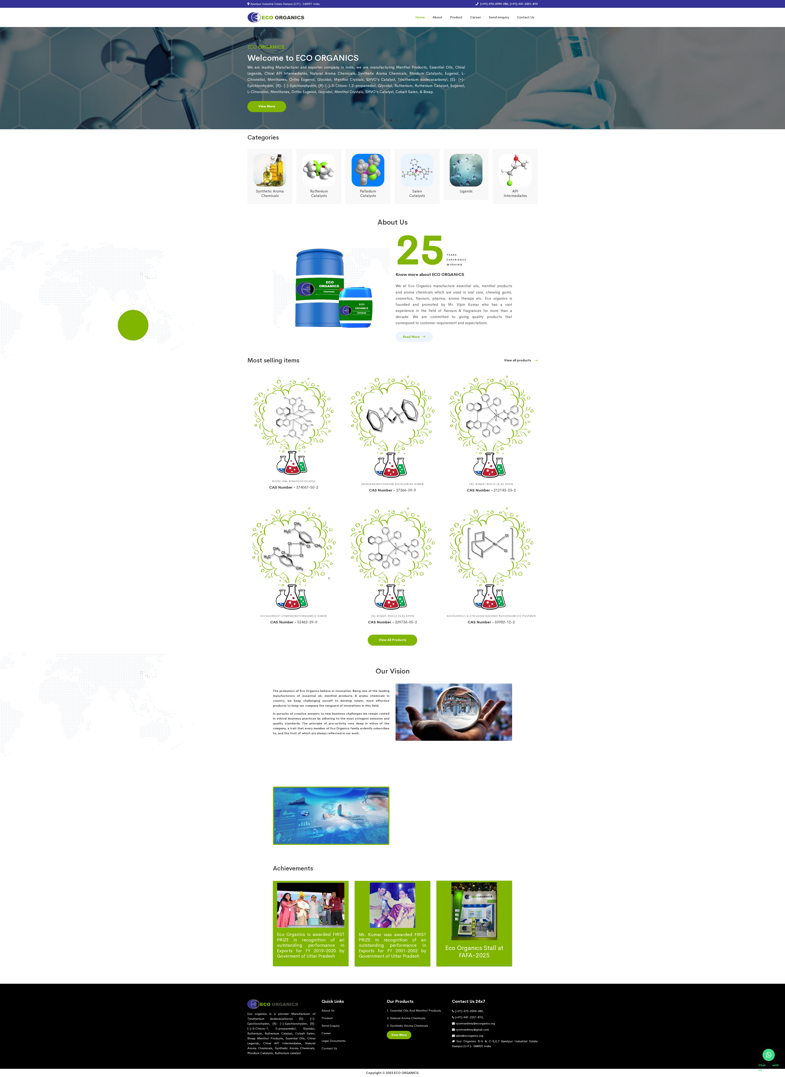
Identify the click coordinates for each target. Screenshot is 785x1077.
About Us (328, 1010)
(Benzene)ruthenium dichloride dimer (392, 484)
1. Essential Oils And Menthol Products (414, 1010)
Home (420, 17)
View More (266, 116)
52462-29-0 (293, 622)
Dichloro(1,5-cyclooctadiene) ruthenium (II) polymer (491, 616)
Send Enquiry (331, 1026)
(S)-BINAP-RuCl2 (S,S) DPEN (392, 616)
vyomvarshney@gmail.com (472, 1029)
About (437, 17)
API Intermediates (417, 193)
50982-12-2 (491, 622)
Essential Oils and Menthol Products (466, 193)
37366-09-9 (392, 490)
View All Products (392, 640)
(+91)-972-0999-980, (469, 1011)
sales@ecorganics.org (469, 1036)
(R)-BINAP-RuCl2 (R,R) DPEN (491, 484)
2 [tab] (391, 120)
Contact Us (525, 17)
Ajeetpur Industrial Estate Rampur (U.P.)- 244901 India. (285, 4)
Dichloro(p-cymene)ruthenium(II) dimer (293, 616)
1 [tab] (386, 120)
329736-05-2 (392, 622)
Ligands (368, 191)
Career (475, 17)
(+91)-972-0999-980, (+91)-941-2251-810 (508, 4)
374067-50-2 (293, 487)
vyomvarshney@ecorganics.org (475, 1023)
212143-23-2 (491, 490)
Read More (412, 337)
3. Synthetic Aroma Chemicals (407, 1026)
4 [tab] (401, 120)
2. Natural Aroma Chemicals (406, 1018)
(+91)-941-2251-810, (469, 1017)
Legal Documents (333, 1041)
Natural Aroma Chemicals (515, 193)
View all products (518, 360)
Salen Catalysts (319, 193)
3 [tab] (395, 120)
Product (456, 17)
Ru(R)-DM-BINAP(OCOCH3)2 (293, 481)
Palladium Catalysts (270, 193)
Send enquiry (499, 17)
